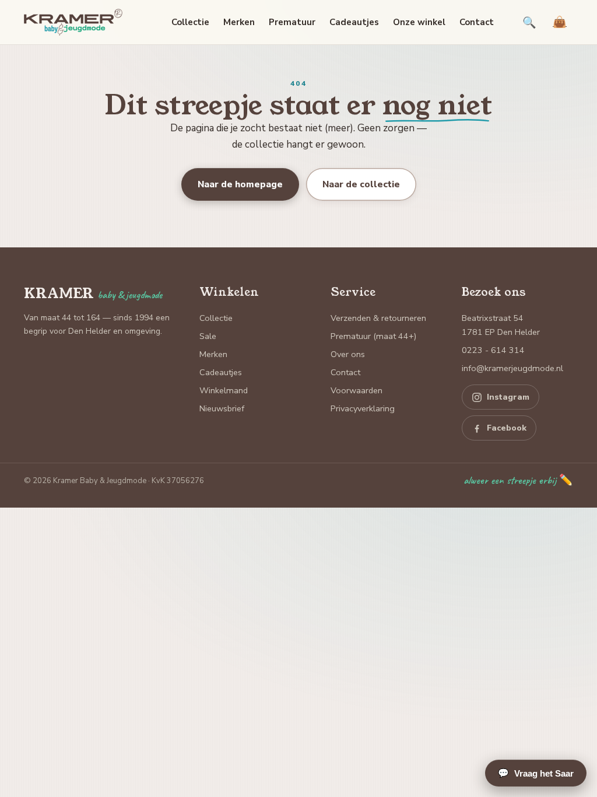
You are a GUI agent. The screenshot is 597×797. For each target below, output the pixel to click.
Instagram (508, 397)
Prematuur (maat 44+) (373, 336)
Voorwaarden (356, 390)
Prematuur (292, 22)
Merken (239, 22)
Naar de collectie (361, 184)
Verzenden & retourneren (378, 318)
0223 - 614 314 (493, 350)
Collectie (190, 22)
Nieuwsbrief (221, 408)
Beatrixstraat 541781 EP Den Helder (501, 325)
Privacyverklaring (363, 408)
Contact (476, 22)
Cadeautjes (354, 22)
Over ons (348, 354)
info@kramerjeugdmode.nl (512, 368)
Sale (207, 336)
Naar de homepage (240, 184)
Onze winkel (419, 22)
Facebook (506, 428)
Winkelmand (223, 390)
